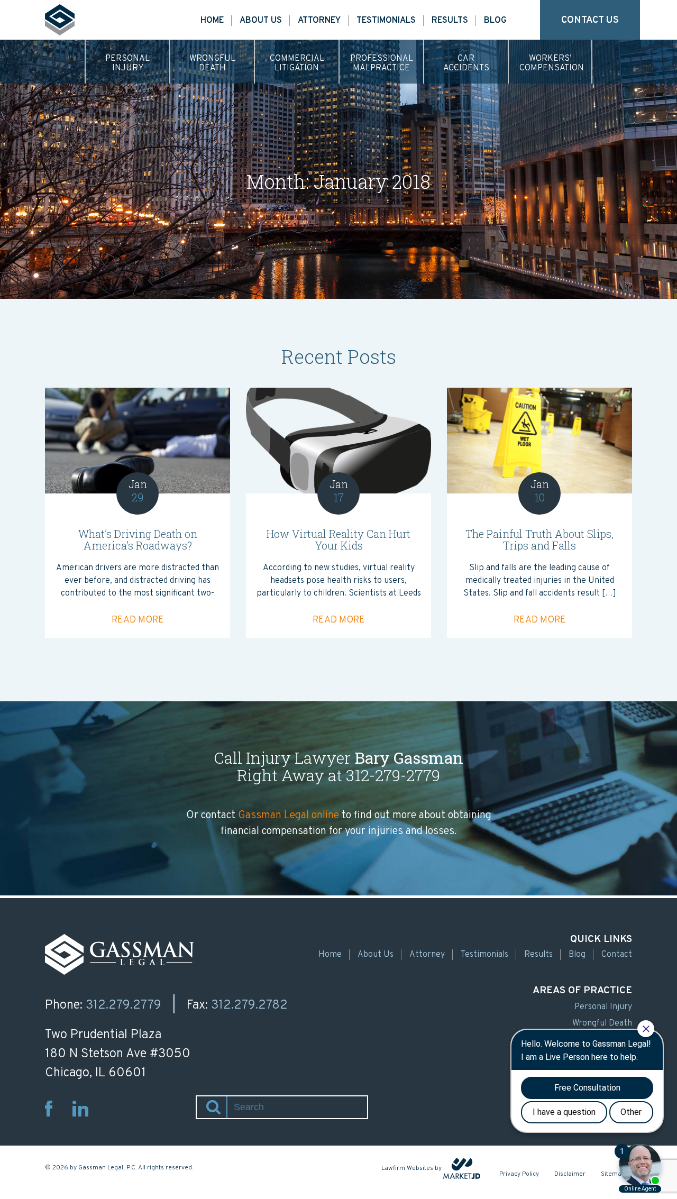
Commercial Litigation (297, 63)
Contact (616, 954)
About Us (261, 20)
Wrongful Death (212, 63)
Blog (495, 20)
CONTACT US (590, 20)
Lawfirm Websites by (411, 1168)
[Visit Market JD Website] (461, 1168)
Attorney (319, 20)
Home (212, 20)
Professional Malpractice (381, 63)
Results (450, 20)
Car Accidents (466, 63)
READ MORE (138, 620)
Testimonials (386, 20)
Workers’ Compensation (551, 63)
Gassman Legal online (288, 815)
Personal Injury (127, 63)
